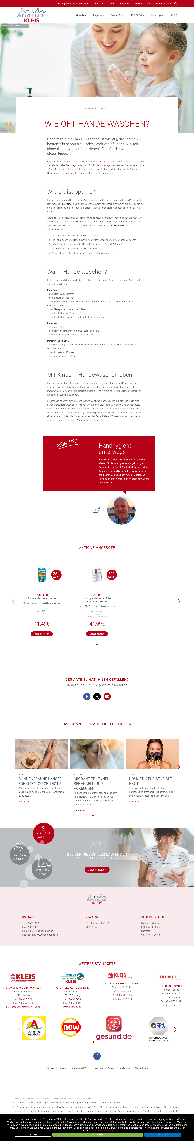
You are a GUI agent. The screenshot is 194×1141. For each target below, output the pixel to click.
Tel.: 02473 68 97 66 (121, 995)
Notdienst (139, 3)
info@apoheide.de (72, 1007)
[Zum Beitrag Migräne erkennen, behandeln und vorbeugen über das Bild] (97, 754)
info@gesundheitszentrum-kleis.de (23, 1007)
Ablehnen (32, 1135)
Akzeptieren (97, 1135)
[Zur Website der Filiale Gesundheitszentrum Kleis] (23, 978)
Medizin (78, 774)
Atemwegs (71, 165)
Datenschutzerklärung (119, 1068)
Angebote (98, 15)
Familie (89, 108)
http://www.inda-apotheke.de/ (45, 934)
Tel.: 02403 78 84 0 (171, 997)
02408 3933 (123, 3)
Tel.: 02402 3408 (72, 999)
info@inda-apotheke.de (41, 931)
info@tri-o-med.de (171, 1005)
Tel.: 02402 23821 (23, 999)
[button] (180, 599)
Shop (149, 3)
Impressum (97, 1068)
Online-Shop (117, 15)
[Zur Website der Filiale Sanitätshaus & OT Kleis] (122, 976)
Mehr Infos (163, 1135)
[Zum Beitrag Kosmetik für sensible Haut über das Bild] (152, 754)
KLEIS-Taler (137, 15)
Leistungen (157, 15)
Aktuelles (80, 15)
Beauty (22, 774)
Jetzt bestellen (42, 633)
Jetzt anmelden (97, 869)
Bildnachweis (141, 1068)
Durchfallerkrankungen (100, 165)
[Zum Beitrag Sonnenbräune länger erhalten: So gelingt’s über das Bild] (41, 754)
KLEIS (173, 15)
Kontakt (50, 1068)
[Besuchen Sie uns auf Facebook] (97, 1056)
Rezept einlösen (163, 3)
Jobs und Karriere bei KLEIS (72, 1068)
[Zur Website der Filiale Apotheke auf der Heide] (72, 978)
